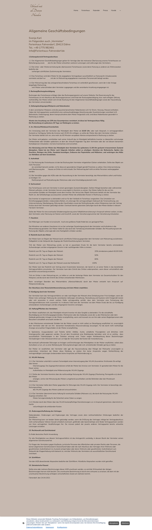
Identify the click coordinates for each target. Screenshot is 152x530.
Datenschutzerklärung (34, 527)
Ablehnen (125, 523)
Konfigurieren (62, 527)
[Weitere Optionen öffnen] (120, 10)
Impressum (50, 527)
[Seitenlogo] (36, 18)
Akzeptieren (113, 523)
